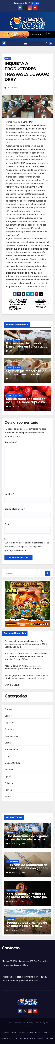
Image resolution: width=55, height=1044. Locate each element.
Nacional (18, 395)
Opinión (8, 776)
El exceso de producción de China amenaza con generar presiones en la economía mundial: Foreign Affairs (26, 656)
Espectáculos (11, 736)
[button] (47, 43)
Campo (7, 58)
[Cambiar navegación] (26, 43)
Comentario (11, 442)
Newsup (42, 1023)
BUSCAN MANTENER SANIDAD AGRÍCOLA (40, 303)
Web (6, 524)
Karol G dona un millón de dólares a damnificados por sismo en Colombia (26, 897)
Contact (8, 716)
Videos (8, 796)
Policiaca (9, 783)
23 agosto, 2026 (17, 844)
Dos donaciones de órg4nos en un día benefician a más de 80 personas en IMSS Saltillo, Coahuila (26, 644)
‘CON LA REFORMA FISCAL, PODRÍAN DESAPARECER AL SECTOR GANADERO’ (18, 304)
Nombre (9, 494)
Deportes (9, 722)
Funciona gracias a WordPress (19, 1023)
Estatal (18, 340)
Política (8, 790)
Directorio (9, 729)
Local (7, 756)
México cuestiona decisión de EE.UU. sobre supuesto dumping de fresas (25, 402)
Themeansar (27, 1026)
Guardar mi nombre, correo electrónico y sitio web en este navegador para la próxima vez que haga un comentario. (26, 546)
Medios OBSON (12, 763)
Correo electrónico (14, 509)
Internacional (11, 749)
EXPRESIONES (12, 685)
